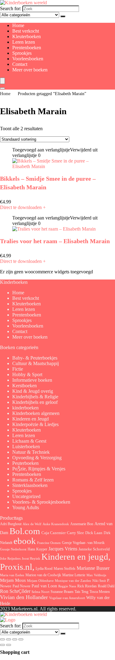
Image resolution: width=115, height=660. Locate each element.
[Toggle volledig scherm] (8, 639)
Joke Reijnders (10, 558)
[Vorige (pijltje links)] (2, 645)
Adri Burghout (10, 524)
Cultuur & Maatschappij (35, 363)
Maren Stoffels (64, 568)
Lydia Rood (44, 568)
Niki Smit (99, 580)
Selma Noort (40, 592)
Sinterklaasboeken (30, 485)
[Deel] (14, 639)
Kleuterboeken (26, 36)
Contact (19, 64)
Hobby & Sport (27, 374)
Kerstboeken (24, 385)
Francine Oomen (49, 543)
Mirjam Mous (13, 580)
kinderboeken (25, 407)
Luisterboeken (26, 446)
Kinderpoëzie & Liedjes (35, 424)
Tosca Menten (100, 592)
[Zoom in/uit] (2, 639)
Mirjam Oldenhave (40, 580)
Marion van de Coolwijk (43, 575)
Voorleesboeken (27, 58)
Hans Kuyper (37, 549)
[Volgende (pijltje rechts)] (8, 645)
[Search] (2, 88)
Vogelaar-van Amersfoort (67, 598)
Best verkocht (25, 31)
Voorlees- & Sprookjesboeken (41, 502)
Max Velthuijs (96, 575)
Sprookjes (22, 53)
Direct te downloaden (23, 207)
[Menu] (2, 81)
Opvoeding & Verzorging (37, 457)
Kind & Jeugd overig (32, 391)
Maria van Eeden (12, 575)
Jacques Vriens (62, 548)
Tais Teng (81, 592)
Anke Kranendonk (56, 524)
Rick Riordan (87, 586)
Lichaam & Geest (29, 441)
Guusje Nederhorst (13, 549)
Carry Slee (75, 533)
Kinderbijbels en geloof (35, 402)
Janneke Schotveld (94, 549)
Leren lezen (23, 42)
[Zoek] (62, 16)
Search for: (10, 8)
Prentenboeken (26, 47)
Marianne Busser (93, 568)
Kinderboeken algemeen (35, 413)
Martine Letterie (73, 575)
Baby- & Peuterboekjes (34, 357)
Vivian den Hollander (24, 597)
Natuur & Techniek (31, 452)
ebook (24, 541)
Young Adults (25, 507)
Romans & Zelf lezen (33, 479)
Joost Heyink (31, 558)
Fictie (17, 369)
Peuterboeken (25, 463)
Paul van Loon (44, 585)
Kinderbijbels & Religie (35, 396)
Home (18, 25)
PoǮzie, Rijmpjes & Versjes (38, 468)
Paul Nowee (21, 586)
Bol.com (25, 531)
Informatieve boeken (32, 380)
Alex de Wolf (32, 524)
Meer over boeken (30, 69)
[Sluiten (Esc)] (20, 639)
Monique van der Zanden (73, 580)
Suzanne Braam (62, 592)
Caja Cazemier (53, 532)
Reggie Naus (67, 586)
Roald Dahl (106, 586)
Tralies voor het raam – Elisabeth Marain (55, 241)
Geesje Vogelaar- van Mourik (83, 543)
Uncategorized (26, 496)
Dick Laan (93, 532)
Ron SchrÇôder (15, 591)
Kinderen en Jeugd (30, 418)
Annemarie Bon (81, 524)
